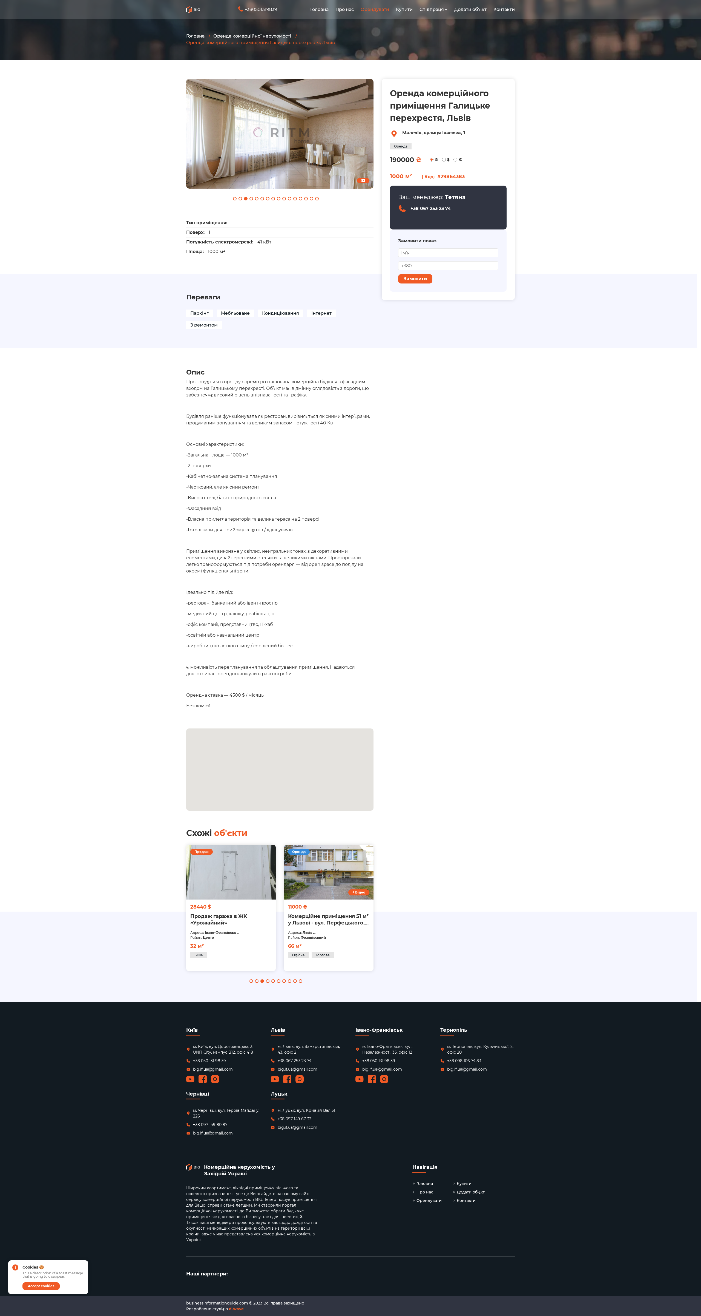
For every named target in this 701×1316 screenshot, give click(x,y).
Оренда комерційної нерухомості (252, 36)
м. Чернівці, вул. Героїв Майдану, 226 (226, 1113)
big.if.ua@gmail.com (213, 1069)
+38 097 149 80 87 (210, 1124)
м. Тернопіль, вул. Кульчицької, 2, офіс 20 (480, 1049)
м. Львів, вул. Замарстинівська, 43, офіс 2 (309, 1049)
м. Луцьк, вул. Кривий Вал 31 (306, 1110)
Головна (319, 9)
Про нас (344, 9)
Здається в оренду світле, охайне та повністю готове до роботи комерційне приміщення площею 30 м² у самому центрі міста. (328, 919)
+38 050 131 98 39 (209, 1060)
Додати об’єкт (470, 9)
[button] (446, 9)
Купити (404, 9)
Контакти (504, 9)
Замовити (415, 278)
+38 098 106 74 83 (464, 1060)
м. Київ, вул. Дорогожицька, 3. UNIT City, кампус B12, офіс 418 (223, 1049)
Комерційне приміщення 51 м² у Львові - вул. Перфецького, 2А (230, 919)
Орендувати (375, 9)
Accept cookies (41, 1286)
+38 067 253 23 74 (430, 208)
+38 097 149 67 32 (294, 1118)
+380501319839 (258, 9)
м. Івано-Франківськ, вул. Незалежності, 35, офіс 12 (387, 1049)
